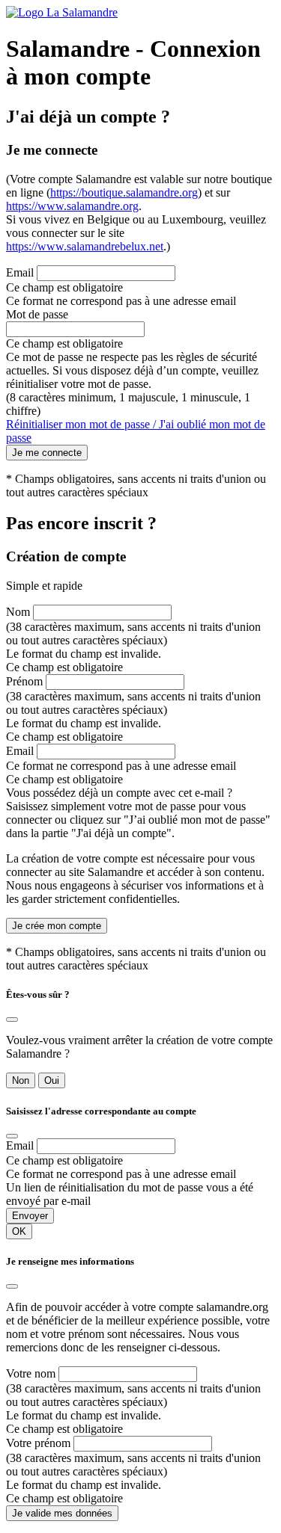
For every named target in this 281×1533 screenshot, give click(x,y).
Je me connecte (47, 452)
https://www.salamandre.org (72, 206)
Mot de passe (37, 314)
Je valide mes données (62, 1513)
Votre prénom (38, 1443)
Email (20, 272)
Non (20, 1080)
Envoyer (30, 1215)
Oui (51, 1080)
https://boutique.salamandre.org (124, 192)
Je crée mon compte (56, 925)
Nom (18, 611)
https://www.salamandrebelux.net (84, 246)
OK (19, 1231)
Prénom (24, 681)
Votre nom (30, 1373)
